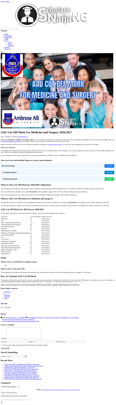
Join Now (109, 166)
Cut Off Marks (21, 317)
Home (6, 34)
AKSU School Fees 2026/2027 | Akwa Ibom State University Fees (23, 366)
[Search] (25, 356)
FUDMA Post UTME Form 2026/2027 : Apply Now (19, 367)
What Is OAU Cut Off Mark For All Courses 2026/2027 (20, 371)
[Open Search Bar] (2, 52)
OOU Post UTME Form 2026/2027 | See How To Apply (20, 374)
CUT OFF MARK (73, 317)
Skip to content (5, 1)
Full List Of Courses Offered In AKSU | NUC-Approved (20, 372)
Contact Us (7, 49)
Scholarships (8, 35)
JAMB (6, 39)
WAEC (10, 42)
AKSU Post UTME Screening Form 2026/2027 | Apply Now (22, 364)
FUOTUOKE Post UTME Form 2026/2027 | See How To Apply (23, 379)
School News (8, 37)
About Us (7, 47)
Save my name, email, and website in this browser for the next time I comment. (25, 345)
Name (2, 341)
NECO (10, 44)
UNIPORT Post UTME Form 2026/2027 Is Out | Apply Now (22, 375)
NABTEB (11, 45)
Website (58, 341)
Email (30, 341)
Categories (4, 386)
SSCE (6, 41)
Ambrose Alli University (55, 144)
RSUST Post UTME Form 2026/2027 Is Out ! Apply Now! (21, 369)
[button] (1, 401)
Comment (3, 338)
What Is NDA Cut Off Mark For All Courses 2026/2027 (18, 319)
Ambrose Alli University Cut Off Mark (56, 317)
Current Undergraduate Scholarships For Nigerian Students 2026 (20, 321)
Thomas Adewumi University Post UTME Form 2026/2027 (21, 377)
